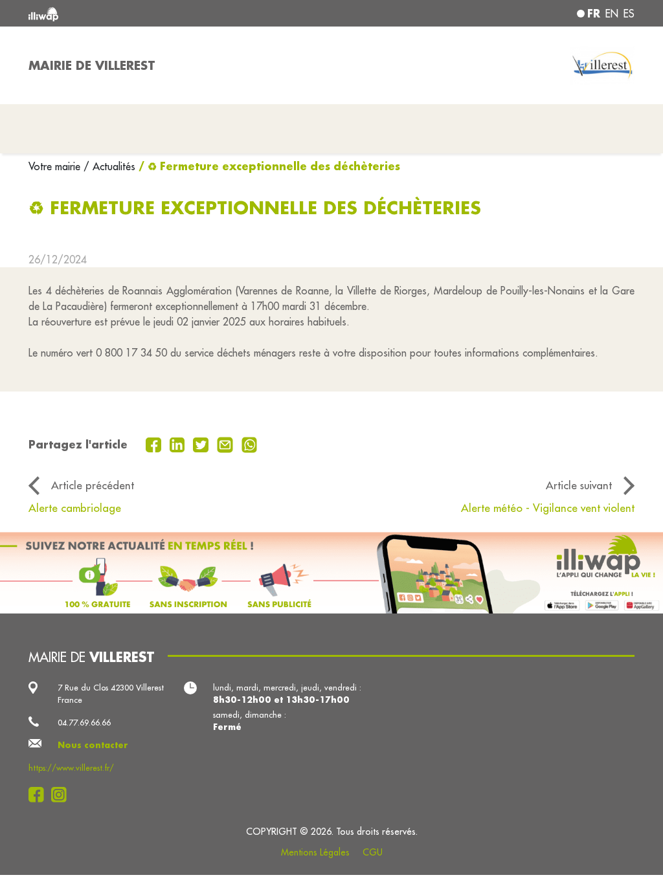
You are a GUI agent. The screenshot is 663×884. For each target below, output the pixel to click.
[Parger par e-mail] (226, 443)
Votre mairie (56, 166)
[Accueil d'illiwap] (150, 13)
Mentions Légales (315, 852)
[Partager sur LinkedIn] (179, 443)
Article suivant (579, 485)
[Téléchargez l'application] (331, 573)
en (611, 13)
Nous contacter (93, 745)
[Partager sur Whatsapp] (249, 443)
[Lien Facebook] (39, 794)
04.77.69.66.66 (84, 722)
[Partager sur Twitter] (202, 443)
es (629, 13)
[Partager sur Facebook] (155, 443)
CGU (373, 852)
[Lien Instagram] (62, 794)
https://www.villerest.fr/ (71, 767)
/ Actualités (109, 166)
